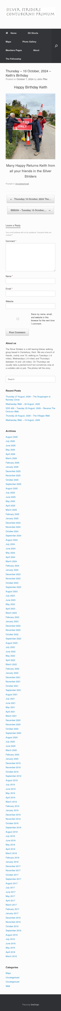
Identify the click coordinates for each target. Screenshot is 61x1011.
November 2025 (13, 475)
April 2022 (10, 660)
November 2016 (13, 921)
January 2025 (12, 518)
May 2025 (10, 501)
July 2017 (10, 887)
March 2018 (11, 853)
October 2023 (12, 582)
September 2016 (13, 930)
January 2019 (12, 810)
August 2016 (12, 934)
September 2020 (13, 732)
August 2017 (12, 883)
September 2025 (13, 483)
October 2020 (12, 728)
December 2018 (13, 814)
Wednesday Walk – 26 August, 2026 (23, 403)
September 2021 (13, 690)
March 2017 (11, 904)
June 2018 (10, 840)
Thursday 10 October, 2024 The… (30, 199)
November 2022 (13, 629)
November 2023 (13, 578)
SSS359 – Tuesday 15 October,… (31, 210)
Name (9, 276)
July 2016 (10, 939)
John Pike (42, 79)
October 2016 (12, 926)
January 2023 (12, 621)
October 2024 (12, 531)
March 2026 (11, 458)
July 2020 (10, 741)
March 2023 (11, 612)
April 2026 (10, 454)
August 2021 (12, 694)
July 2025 (10, 492)
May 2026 (10, 449)
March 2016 (11, 956)
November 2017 (13, 870)
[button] (56, 46)
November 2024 (13, 526)
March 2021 (11, 715)
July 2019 (10, 784)
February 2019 (12, 806)
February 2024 (12, 565)
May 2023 (10, 604)
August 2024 (12, 539)
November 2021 (13, 681)
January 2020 (12, 758)
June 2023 (10, 599)
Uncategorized (22, 183)
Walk (8, 986)
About (36, 50)
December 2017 (13, 866)
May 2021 (10, 707)
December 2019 (13, 763)
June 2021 (10, 703)
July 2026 (10, 441)
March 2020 (11, 750)
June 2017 (10, 891)
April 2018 (10, 848)
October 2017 (12, 874)
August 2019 (12, 780)
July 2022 (10, 647)
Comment (11, 241)
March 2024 (11, 561)
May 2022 (10, 655)
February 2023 (12, 617)
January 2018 (12, 861)
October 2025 (12, 479)
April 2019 (10, 797)
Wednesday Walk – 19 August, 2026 (23, 420)
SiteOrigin (35, 1004)
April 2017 (10, 900)
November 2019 (13, 767)
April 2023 (10, 608)
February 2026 (12, 462)
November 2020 (13, 724)
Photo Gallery (29, 41)
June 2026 (10, 445)
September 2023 (13, 587)
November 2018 (13, 818)
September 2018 (13, 827)
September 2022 (13, 638)
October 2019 (12, 771)
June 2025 (10, 496)
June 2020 (10, 745)
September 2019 (13, 775)
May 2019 (10, 793)
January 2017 (12, 913)
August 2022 (12, 642)
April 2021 (10, 711)
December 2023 (13, 574)
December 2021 (13, 677)
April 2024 (10, 557)
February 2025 (12, 514)
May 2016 (10, 947)
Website (9, 301)
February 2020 (12, 754)
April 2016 (10, 951)
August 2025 (12, 488)
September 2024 (13, 535)
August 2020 (12, 737)
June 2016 (10, 943)
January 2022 (12, 672)
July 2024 (10, 544)
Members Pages (14, 50)
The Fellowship (13, 58)
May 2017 (10, 896)
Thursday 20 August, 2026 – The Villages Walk (28, 415)
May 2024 (10, 552)
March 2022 (11, 664)
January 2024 (12, 569)
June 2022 (10, 651)
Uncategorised (12, 977)
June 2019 (10, 788)
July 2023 (10, 595)
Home (13, 33)
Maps (8, 41)
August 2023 (12, 591)
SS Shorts (33, 33)
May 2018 (10, 844)
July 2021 (10, 698)
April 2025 (10, 505)
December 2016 (13, 917)
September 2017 (13, 878)
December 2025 (13, 471)
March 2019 (11, 801)
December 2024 (13, 522)
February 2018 (12, 857)
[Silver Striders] (30, 12)
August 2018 (12, 831)
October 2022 (12, 634)
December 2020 (13, 720)
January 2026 (12, 466)
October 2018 (12, 823)
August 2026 (12, 436)
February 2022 (12, 668)
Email (9, 288)
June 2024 (10, 548)
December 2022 (13, 625)
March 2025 (11, 509)
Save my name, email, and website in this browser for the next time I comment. (42, 318)
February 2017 (12, 909)
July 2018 (10, 836)
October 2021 (12, 685)
